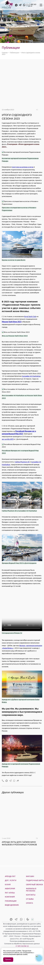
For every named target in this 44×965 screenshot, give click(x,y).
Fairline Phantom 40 (22, 462)
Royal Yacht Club (30, 317)
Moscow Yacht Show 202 (11, 322)
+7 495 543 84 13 (32, 5)
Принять (8, 959)
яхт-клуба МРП (7, 439)
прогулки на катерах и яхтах (22, 167)
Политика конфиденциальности (22, 941)
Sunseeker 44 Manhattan (31, 376)
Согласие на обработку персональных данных (22, 944)
